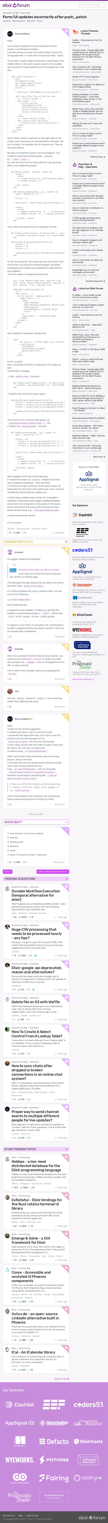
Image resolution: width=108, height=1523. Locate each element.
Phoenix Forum (96, 157)
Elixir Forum (96, 288)
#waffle (24, 1016)
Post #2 (61, 679)
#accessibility (58, 1294)
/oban (14, 913)
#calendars (25, 1366)
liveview (14, 846)
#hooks (47, 1294)
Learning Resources (80, 72)
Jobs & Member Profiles (82, 431)
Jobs (96, 431)
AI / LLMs (94, 300)
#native (51, 1256)
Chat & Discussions (80, 90)
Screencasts (96, 72)
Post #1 (61, 637)
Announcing (24, 1157)
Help (20, 1515)
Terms (30, 1519)
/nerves (15, 1256)
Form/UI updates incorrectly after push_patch (45, 17)
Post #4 (61, 805)
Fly (14, 565)
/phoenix (6, 21)
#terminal (31, 1222)
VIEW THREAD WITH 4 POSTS (53, 871)
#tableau (29, 1298)
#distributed (36, 1184)
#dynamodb (17, 1095)
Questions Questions (94, 281)
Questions (25, 13)
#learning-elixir (18, 21)
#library (15, 1184)
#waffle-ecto (35, 1016)
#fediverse (26, 1336)
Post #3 (61, 707)
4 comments (15, 523)
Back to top (60, 1379)
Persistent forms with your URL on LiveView (38, 570)
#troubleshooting (25, 1092)
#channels (25, 1134)
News (14, 1157)
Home (12, 855)
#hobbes (47, 1184)
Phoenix (93, 31)
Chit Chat (94, 90)
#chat (52, 1092)
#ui (31, 1294)
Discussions (95, 104)
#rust (22, 1222)
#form (40, 21)
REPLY (7, 871)
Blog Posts (93, 80)
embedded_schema (31, 659)
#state (60, 1256)
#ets (14, 1092)
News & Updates (86, 413)
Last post (60, 862)
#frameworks (34, 1256)
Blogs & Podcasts (79, 80)
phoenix (14, 837)
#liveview (31, 21)
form (13, 850)
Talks (93, 330)
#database (25, 1184)
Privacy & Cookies (44, 1519)
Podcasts (93, 119)
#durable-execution (37, 913)
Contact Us (8, 1515)
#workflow (22, 913)
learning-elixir (17, 842)
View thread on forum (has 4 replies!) (26, 833)
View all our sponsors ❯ (83, 679)
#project (36, 1336)
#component (17, 1298)
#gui (44, 1256)
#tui (39, 1222)
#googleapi (16, 986)
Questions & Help (11, 13)
